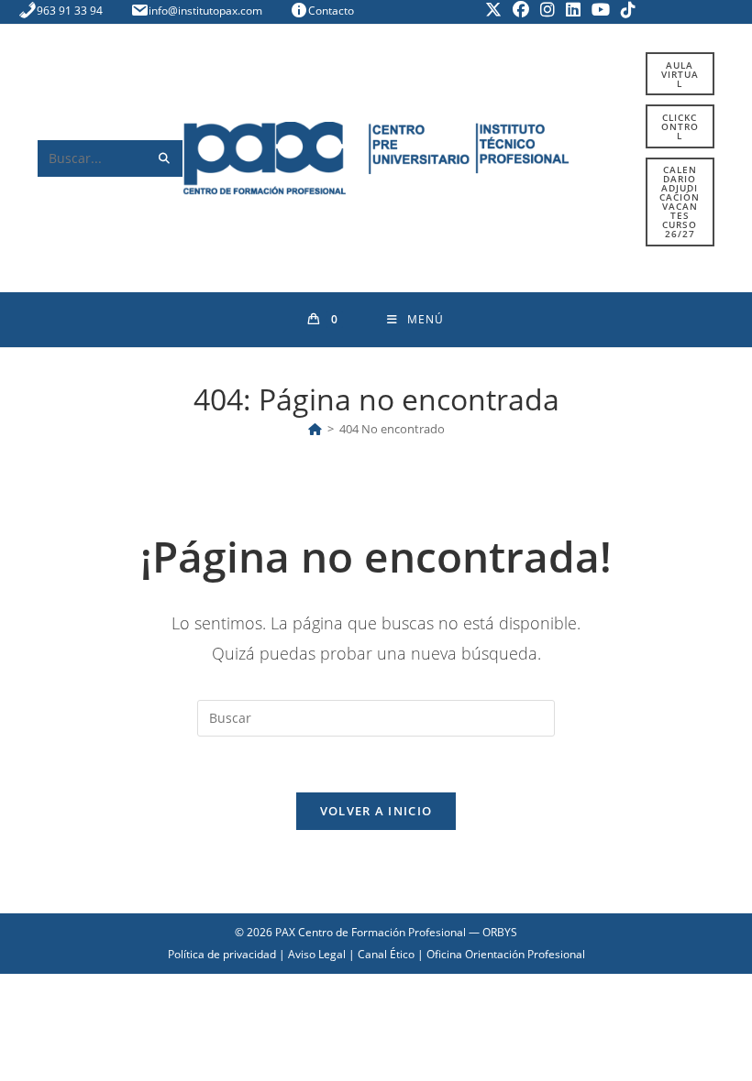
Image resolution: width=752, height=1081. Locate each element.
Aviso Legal (317, 954)
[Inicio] (315, 428)
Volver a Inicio (376, 811)
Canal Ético (386, 954)
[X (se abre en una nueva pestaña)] (493, 9)
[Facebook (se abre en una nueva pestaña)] (521, 9)
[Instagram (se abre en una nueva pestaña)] (547, 9)
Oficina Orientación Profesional (505, 954)
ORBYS (499, 932)
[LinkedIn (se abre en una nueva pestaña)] (573, 9)
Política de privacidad (222, 954)
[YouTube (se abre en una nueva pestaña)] (600, 9)
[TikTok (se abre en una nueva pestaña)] (625, 9)
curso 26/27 (679, 201)
